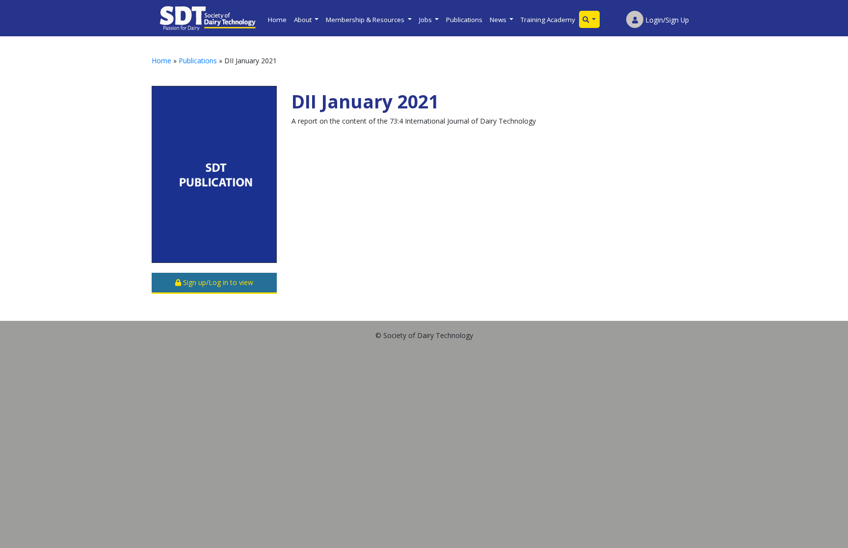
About (303, 19)
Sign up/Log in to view (217, 282)
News (499, 19)
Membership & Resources (366, 19)
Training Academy (548, 19)
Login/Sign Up (666, 20)
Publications (464, 19)
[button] (589, 19)
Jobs (426, 19)
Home (277, 19)
